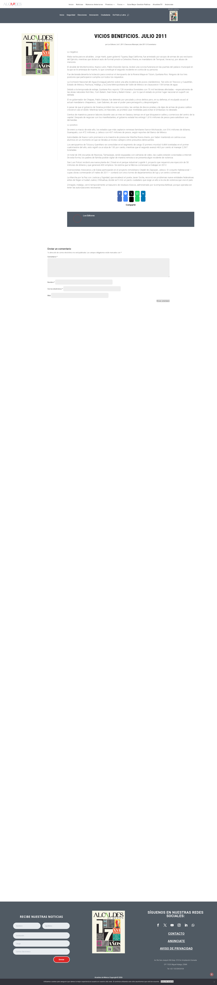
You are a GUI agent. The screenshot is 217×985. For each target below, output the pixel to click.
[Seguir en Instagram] (179, 925)
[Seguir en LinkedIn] (186, 925)
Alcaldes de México (102, 977)
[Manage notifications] (211, 974)
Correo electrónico (55, 289)
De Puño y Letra (119, 15)
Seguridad (71, 15)
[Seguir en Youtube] (172, 925)
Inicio (71, 4)
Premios (109, 4)
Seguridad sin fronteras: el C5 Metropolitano (68, 784)
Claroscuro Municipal (131, 44)
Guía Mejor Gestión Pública (138, 4)
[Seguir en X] (165, 925)
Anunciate (176, 941)
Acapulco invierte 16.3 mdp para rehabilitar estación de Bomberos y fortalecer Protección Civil (89, 595)
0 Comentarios (151, 44)
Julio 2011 (142, 44)
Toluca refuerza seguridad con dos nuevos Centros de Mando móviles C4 (80, 690)
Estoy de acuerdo (167, 981)
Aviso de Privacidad (176, 948)
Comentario (52, 257)
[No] (214, 982)
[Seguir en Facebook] (158, 925)
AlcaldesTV (157, 4)
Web (49, 295)
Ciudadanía (105, 15)
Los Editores (112, 44)
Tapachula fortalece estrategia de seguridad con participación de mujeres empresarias (86, 878)
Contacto (176, 933)
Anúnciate (169, 4)
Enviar (61, 959)
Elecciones (82, 15)
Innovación (93, 15)
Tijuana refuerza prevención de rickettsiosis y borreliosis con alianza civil (81, 501)
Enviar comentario (163, 301)
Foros (120, 4)
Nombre (51, 282)
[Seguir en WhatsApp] (193, 925)
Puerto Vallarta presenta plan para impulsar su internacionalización (78, 407)
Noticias (79, 4)
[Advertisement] (38, 118)
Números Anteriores (94, 4)
